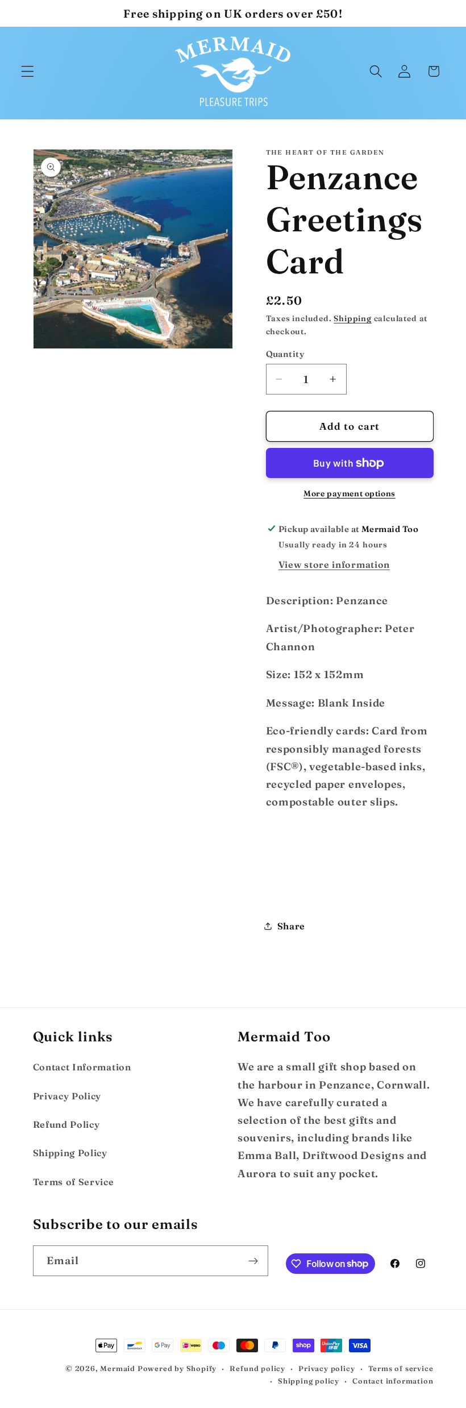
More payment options (349, 494)
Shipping (352, 318)
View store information (334, 564)
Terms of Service (73, 1181)
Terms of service (401, 1368)
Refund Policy (66, 1124)
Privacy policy (326, 1368)
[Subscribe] (253, 1260)
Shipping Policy (70, 1152)
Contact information (392, 1381)
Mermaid (117, 1368)
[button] (27, 71)
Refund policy (257, 1368)
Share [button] (291, 926)
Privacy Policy (67, 1096)
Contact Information (82, 1067)
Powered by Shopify (177, 1368)
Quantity (285, 353)
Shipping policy (308, 1381)
